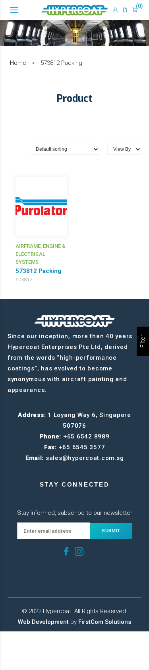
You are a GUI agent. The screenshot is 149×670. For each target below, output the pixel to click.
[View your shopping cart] (135, 10)
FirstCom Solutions (104, 621)
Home (18, 62)
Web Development (43, 621)
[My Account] (115, 10)
